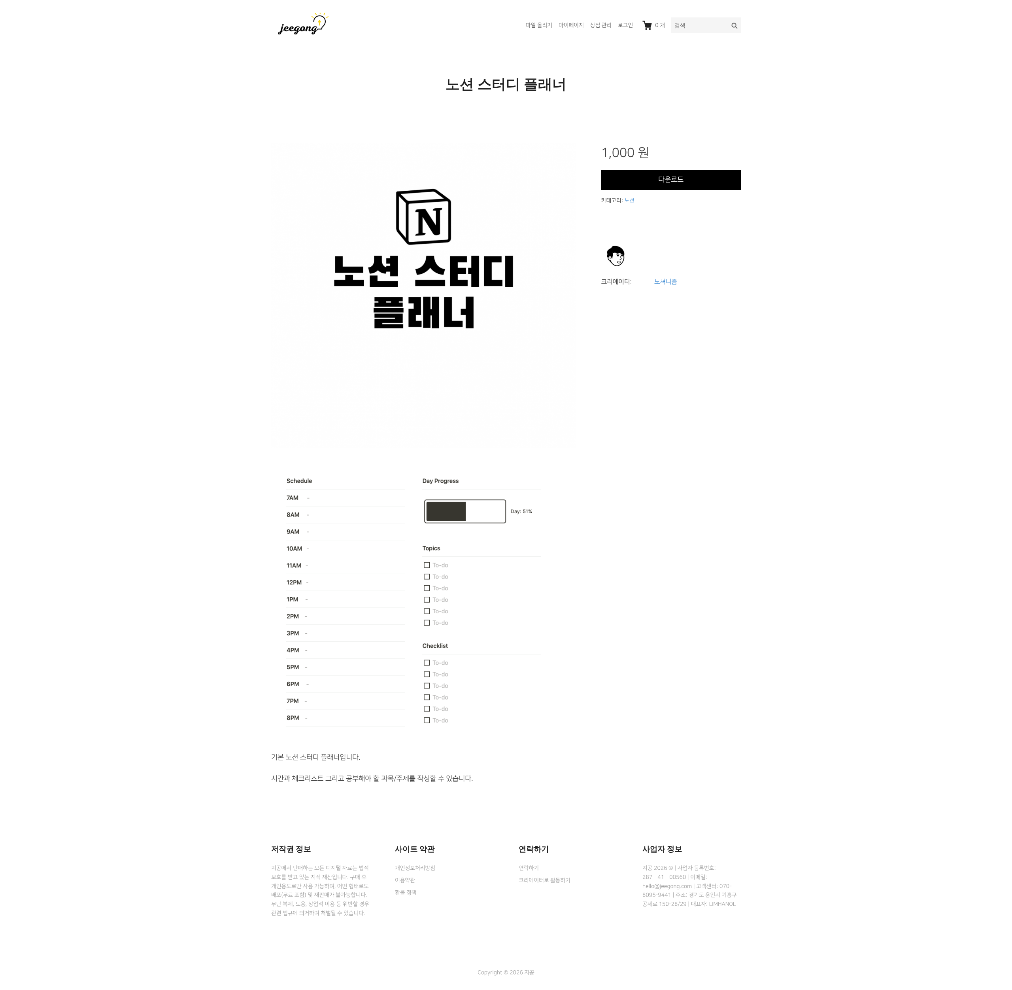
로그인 (625, 25)
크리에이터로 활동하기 (544, 880)
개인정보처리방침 (415, 868)
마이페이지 (571, 25)
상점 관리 (601, 25)
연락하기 (529, 868)
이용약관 (405, 880)
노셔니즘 (665, 282)
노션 (629, 200)
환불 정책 (405, 892)
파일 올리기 (539, 25)
